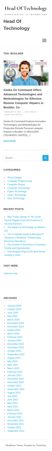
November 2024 (15, 326)
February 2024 (14, 337)
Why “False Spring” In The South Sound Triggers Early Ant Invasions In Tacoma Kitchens (23, 220)
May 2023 (12, 361)
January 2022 (14, 417)
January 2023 (14, 375)
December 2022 (15, 379)
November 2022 (15, 382)
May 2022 (12, 403)
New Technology (16, 198)
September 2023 (15, 354)
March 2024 (13, 333)
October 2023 (14, 351)
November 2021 (15, 424)
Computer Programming (19, 181)
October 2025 (14, 309)
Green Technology (16, 195)
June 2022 (12, 399)
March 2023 (13, 368)
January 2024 (14, 340)
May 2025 (12, 316)
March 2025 (13, 319)
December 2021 (15, 420)
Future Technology (16, 191)
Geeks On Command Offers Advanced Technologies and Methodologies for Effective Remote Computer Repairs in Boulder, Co (23, 98)
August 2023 (13, 358)
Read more (9, 141)
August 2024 (13, 330)
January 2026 (14, 306)
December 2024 (15, 323)
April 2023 (12, 365)
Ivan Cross (30, 112)
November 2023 (15, 347)
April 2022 (12, 406)
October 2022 (14, 386)
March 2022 (13, 410)
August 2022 (13, 392)
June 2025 (12, 312)
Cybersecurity (10, 273)
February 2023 (14, 372)
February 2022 (14, 413)
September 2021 (15, 431)
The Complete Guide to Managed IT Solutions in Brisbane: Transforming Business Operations (24, 237)
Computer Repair (13, 115)
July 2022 (12, 396)
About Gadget (14, 177)
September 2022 (15, 389)
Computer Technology (18, 188)
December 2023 (15, 344)
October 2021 (14, 427)
